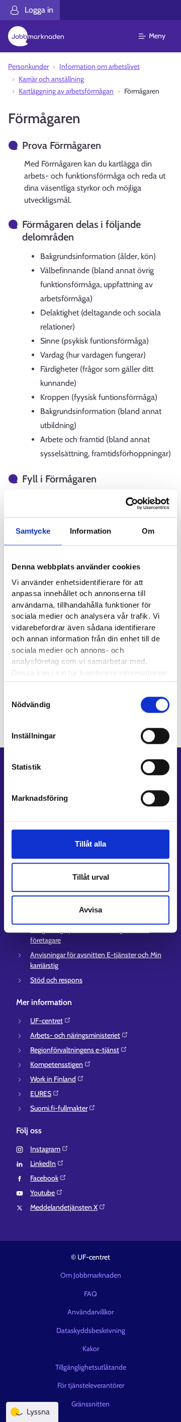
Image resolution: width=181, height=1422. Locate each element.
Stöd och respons (56, 979)
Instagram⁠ (45, 1148)
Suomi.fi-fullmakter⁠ (58, 1108)
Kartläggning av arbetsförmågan (66, 91)
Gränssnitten (90, 1403)
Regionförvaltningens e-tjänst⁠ (74, 1049)
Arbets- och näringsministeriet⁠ (75, 1035)
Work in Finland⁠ (53, 1078)
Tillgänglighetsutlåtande (90, 1367)
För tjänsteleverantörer (90, 1385)
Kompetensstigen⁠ (56, 1064)
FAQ (90, 1293)
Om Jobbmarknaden (90, 1275)
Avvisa (90, 909)
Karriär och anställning (51, 78)
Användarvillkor (90, 1311)
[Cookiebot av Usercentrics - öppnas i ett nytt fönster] (127, 503)
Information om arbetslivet (99, 66)
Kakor (90, 1348)
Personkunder (28, 66)
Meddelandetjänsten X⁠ (64, 1207)
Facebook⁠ (44, 1178)
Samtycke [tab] (33, 531)
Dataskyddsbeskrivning (90, 1330)
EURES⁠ (40, 1093)
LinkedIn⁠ (43, 1163)
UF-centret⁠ (46, 1020)
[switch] (155, 736)
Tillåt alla (90, 844)
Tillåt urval (90, 877)
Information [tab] (90, 531)
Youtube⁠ (42, 1192)
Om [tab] (148, 531)
